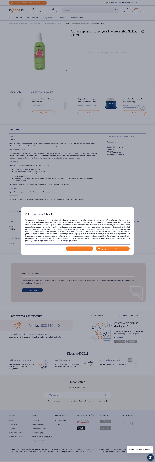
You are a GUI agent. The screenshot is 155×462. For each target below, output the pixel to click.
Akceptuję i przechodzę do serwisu (112, 249)
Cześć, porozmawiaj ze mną (139, 450)
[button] (150, 457)
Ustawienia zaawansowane (79, 249)
